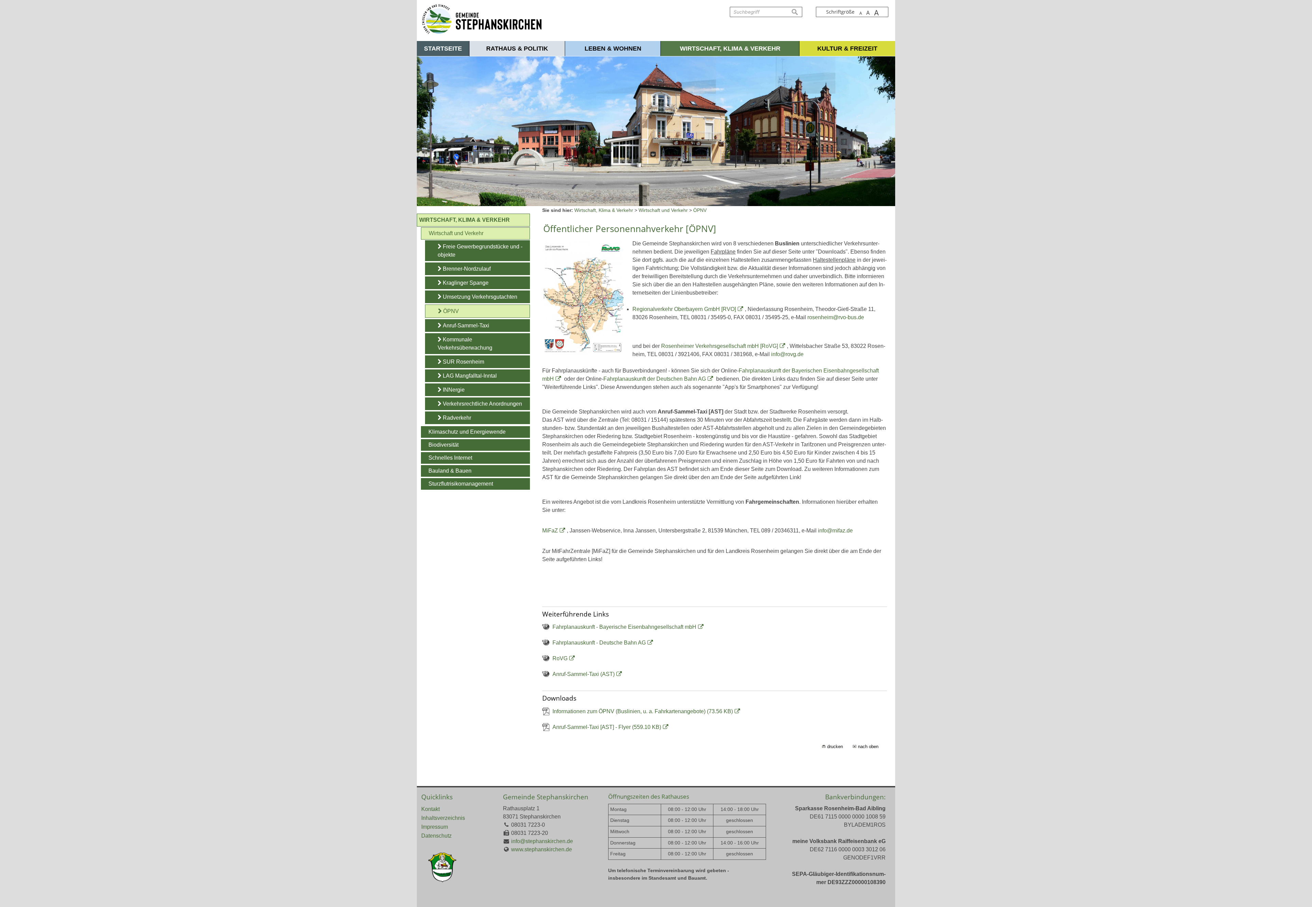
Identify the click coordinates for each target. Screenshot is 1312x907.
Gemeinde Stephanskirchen (545, 796)
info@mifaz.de (835, 530)
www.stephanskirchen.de (541, 849)
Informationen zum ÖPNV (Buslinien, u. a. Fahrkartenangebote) (642, 711)
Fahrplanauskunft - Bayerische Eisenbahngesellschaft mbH (624, 627)
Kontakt (430, 809)
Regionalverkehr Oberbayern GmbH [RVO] (684, 309)
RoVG (560, 658)
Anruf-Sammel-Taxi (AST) (583, 674)
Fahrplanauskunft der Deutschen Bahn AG (654, 379)
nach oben (868, 746)
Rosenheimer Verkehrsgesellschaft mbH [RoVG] (719, 346)
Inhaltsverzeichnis (443, 818)
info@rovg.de (787, 354)
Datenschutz (436, 836)
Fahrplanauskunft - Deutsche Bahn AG (599, 643)
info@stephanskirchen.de (542, 841)
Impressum (434, 827)
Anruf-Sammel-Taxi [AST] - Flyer (606, 727)
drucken (835, 746)
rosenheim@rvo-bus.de (835, 317)
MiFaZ (550, 530)
